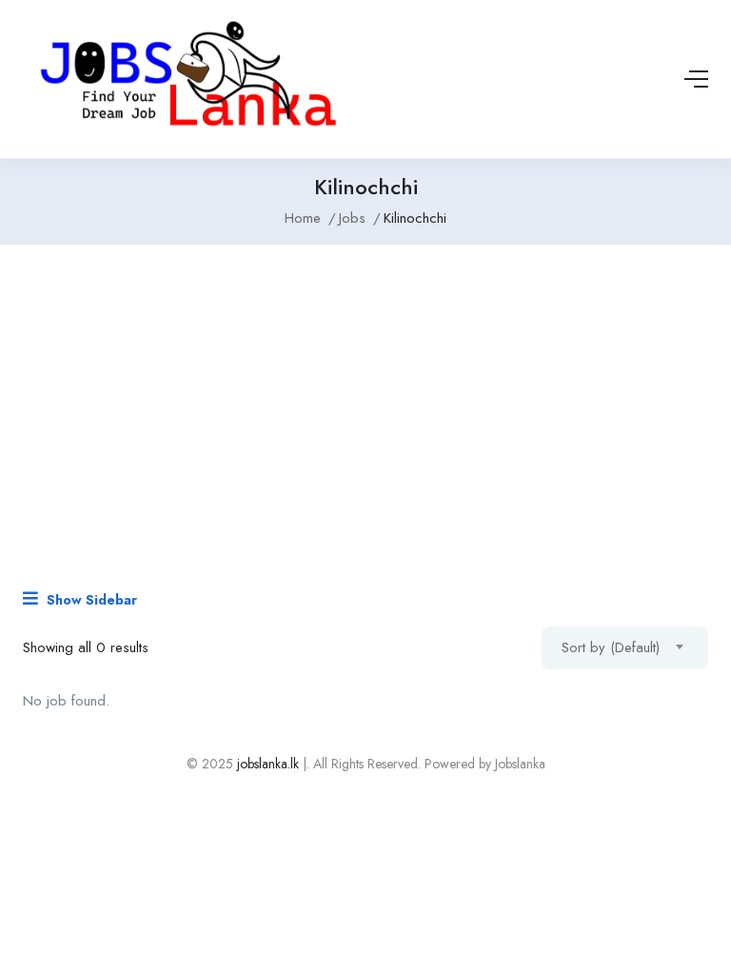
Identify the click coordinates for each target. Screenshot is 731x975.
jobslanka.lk (266, 763)
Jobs (352, 218)
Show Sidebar (90, 599)
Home (303, 218)
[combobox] (625, 648)
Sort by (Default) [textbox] (611, 647)
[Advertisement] (365, 406)
